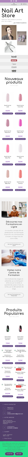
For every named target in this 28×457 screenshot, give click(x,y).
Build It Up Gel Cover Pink (20, 106)
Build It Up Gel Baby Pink (7, 157)
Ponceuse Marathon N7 (7, 389)
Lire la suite (20, 380)
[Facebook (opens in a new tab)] (11, 1)
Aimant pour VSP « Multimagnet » (7, 356)
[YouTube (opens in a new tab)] (16, 1)
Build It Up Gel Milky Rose (7, 182)
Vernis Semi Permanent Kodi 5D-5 (8, 338)
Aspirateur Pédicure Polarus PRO (20, 373)
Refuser (18, 453)
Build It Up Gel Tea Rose (20, 182)
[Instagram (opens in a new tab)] (13, 1)
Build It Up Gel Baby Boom (7, 131)
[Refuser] (26, 449)
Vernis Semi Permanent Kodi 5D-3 (20, 338)
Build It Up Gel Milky (20, 157)
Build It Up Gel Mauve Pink (20, 131)
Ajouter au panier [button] (7, 113)
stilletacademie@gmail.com (15, 413)
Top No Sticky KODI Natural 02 (20, 356)
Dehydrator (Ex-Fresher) (8, 372)
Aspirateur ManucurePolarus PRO (20, 390)
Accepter (9, 453)
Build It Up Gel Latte (7, 106)
